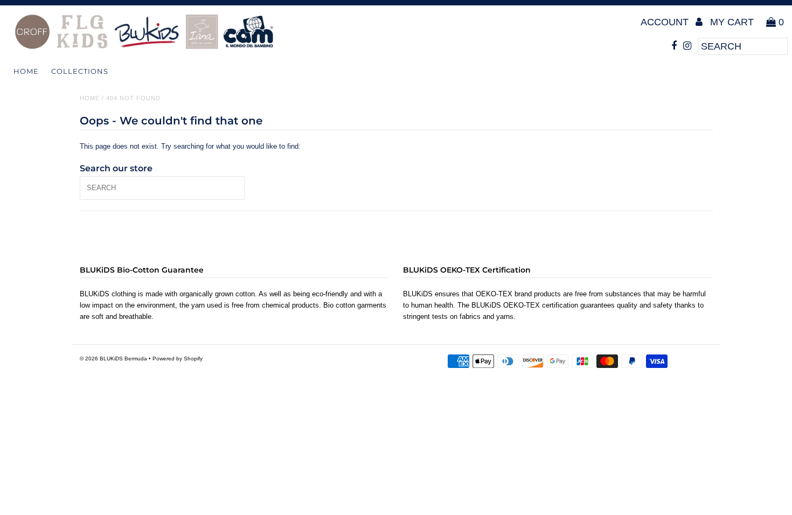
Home (26, 71)
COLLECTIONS (79, 71)
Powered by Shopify (177, 358)
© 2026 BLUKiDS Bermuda (113, 358)
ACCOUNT (666, 22)
